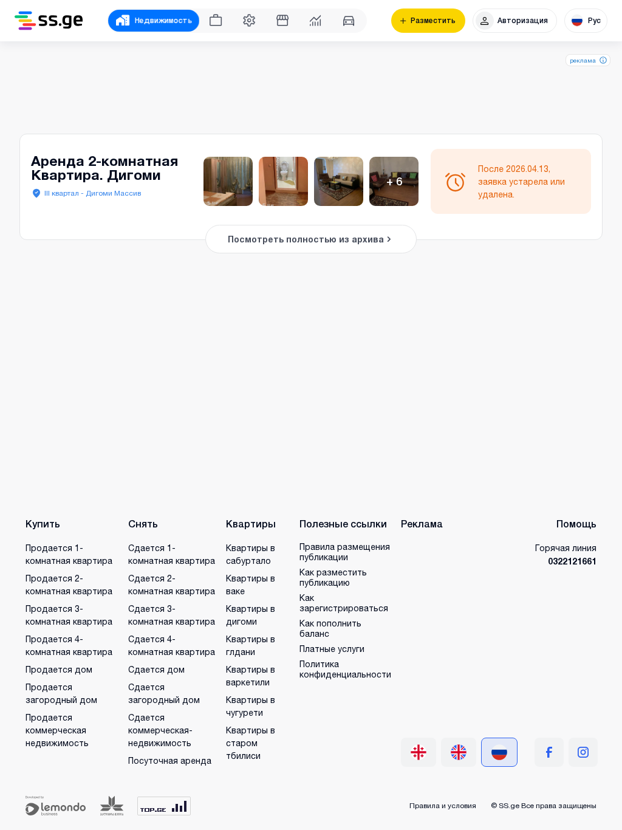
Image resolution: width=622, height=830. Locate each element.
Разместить (433, 20)
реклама (583, 60)
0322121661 (572, 561)
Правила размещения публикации (344, 551)
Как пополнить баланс (330, 628)
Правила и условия (442, 805)
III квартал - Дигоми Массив (92, 192)
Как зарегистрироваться (343, 602)
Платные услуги (331, 648)
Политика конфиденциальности (345, 669)
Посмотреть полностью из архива (306, 239)
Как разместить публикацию (333, 577)
